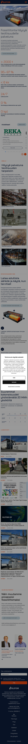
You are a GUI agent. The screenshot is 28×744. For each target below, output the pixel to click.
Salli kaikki (14, 382)
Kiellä (14, 377)
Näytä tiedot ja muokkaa (14, 386)
